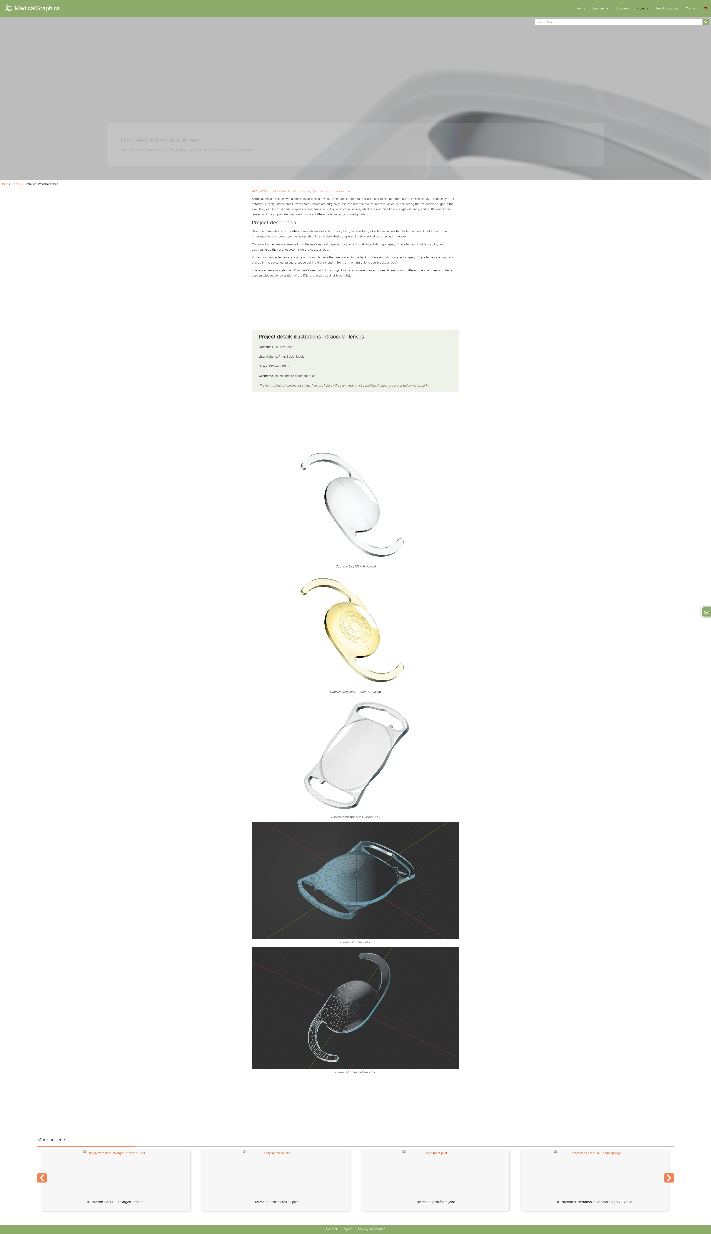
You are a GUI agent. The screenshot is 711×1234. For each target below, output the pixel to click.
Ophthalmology (322, 191)
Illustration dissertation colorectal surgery (116, 1202)
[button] (42, 1178)
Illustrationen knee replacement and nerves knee (275, 1202)
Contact (691, 8)
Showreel (623, 8)
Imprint (348, 1229)
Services (598, 8)
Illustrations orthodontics (595, 1202)
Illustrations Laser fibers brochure (435, 1202)
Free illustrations (666, 8)
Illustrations (302, 191)
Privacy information (371, 1229)
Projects (642, 8)
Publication (342, 191)
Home (581, 8)
